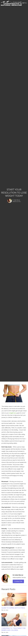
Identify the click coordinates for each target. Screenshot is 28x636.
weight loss (12, 413)
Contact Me (18, 581)
